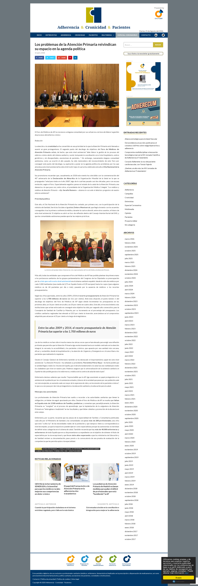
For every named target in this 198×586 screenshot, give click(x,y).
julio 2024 (129, 282)
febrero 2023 (130, 328)
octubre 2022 (130, 340)
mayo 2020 (129, 430)
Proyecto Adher (131, 221)
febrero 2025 (130, 266)
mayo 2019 (129, 469)
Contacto (146, 35)
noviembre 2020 (131, 410)
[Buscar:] (143, 44)
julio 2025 (129, 258)
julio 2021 (129, 379)
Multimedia (107, 35)
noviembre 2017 (131, 535)
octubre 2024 (130, 278)
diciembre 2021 (131, 367)
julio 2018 (129, 504)
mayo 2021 (129, 387)
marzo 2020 (129, 438)
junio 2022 (129, 348)
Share (41, 57)
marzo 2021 (129, 395)
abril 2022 (129, 356)
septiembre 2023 (131, 313)
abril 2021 (129, 391)
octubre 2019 (130, 453)
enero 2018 (129, 527)
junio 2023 (129, 317)
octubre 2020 (130, 414)
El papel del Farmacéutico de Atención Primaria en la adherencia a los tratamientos (76, 490)
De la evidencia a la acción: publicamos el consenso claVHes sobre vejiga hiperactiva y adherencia (142, 145)
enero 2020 (129, 445)
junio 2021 (129, 383)
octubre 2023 (130, 309)
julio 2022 (129, 344)
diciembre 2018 (131, 488)
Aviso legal (75, 579)
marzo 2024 (129, 293)
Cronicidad (80, 35)
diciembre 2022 (131, 332)
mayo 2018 (129, 512)
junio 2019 (129, 465)
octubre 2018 (130, 496)
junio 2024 (129, 286)
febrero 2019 (130, 481)
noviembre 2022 (131, 336)
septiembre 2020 (131, 418)
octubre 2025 (130, 250)
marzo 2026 (129, 239)
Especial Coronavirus (127, 35)
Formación (58, 451)
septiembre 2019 (131, 457)
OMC (66, 451)
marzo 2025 (129, 262)
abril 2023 (129, 321)
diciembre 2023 (131, 301)
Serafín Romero (75, 451)
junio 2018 (129, 508)
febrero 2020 (130, 442)
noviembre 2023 (131, 305)
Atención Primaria (50, 449)
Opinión (128, 213)
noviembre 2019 (131, 449)
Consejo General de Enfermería (70, 449)
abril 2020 (129, 434)
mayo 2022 (129, 352)
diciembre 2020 (131, 406)
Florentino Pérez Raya (44, 451)
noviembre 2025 (131, 247)
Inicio (39, 35)
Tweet (52, 57)
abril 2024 (129, 289)
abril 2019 (129, 473)
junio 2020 (129, 426)
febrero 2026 (130, 243)
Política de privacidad (48, 579)
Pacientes (93, 35)
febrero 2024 (130, 297)
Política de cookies (63, 579)
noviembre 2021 (131, 371)
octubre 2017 (130, 539)
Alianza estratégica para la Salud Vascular (141, 139)
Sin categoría (130, 225)
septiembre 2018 (131, 500)
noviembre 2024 (131, 274)
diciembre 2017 (131, 531)
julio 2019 (129, 461)
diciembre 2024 (131, 270)
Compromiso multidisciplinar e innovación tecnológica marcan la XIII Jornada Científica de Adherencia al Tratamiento (142, 155)
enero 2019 (129, 484)
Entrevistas (51, 35)
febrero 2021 (130, 399)
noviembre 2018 (131, 492)
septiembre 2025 (131, 254)
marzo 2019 (129, 477)
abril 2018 (129, 516)
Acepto (179, 577)
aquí (186, 572)
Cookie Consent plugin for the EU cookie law (178, 581)
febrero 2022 (130, 364)
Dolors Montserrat (92, 449)
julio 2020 (129, 422)
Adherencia (66, 35)
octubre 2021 (130, 375)
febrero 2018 (130, 523)
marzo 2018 (129, 520)
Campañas (129, 193)
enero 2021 (129, 403)
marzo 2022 (129, 360)
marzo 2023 (129, 325)
